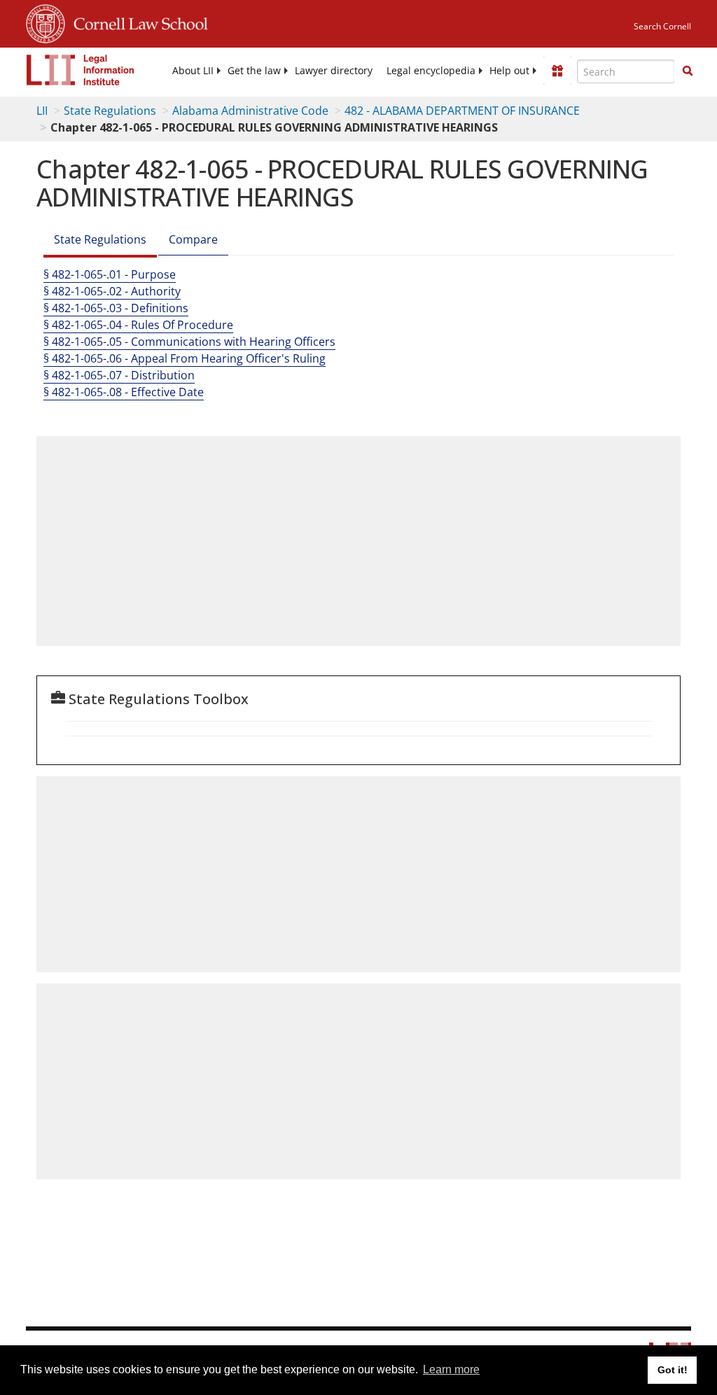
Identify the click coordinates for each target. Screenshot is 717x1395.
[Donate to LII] (557, 71)
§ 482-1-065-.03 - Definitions (115, 308)
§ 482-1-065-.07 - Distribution (119, 375)
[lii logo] (80, 70)
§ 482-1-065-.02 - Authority (112, 291)
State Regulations (110, 110)
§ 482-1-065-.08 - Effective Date (123, 392)
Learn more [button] (451, 1369)
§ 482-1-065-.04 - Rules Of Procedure (138, 324)
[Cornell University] (45, 21)
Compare (193, 239)
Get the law (254, 70)
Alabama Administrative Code (250, 110)
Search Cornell (662, 26)
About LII (193, 70)
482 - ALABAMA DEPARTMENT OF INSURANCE (462, 110)
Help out (509, 70)
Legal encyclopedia (431, 70)
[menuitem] (193, 71)
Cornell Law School (136, 21)
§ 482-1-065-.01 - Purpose (109, 274)
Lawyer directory (334, 70)
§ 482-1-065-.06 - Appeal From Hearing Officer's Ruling (184, 358)
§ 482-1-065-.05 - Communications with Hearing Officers (189, 341)
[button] (687, 71)
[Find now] (687, 71)
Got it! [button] (672, 1369)
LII (42, 110)
